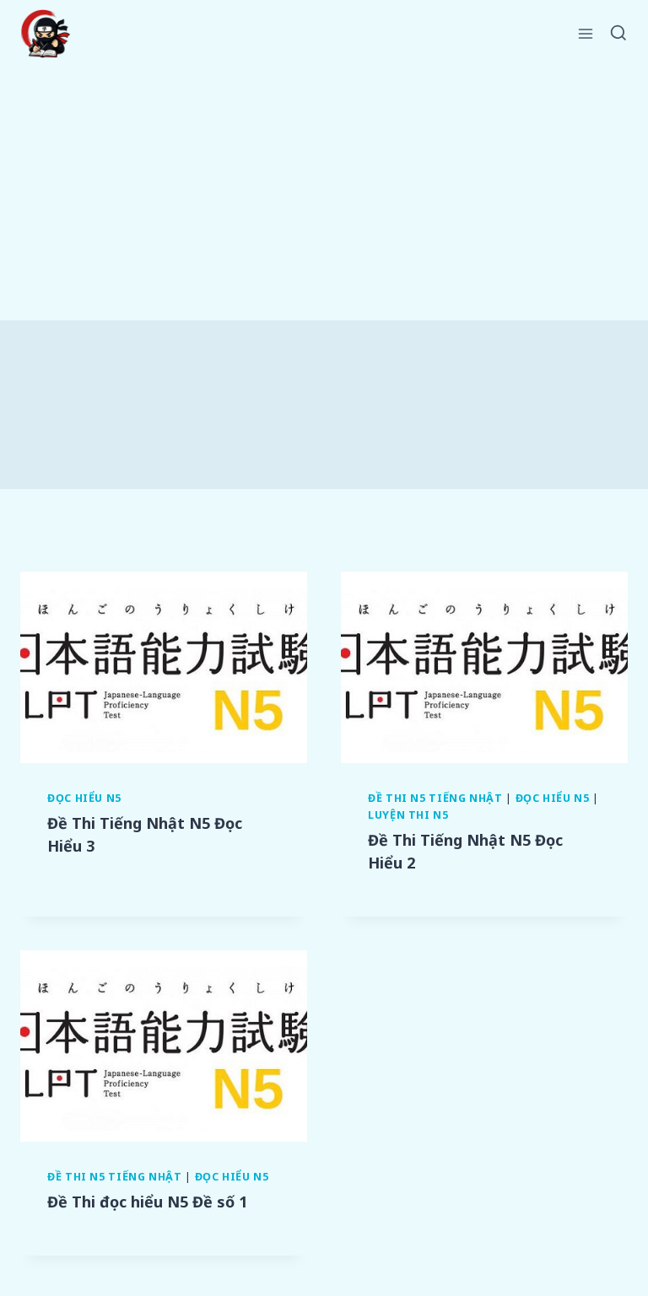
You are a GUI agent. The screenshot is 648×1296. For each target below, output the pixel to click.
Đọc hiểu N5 (84, 798)
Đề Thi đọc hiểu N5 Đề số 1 (147, 1201)
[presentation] (163, 667)
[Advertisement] (324, 194)
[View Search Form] (618, 33)
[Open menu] (586, 33)
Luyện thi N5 (408, 815)
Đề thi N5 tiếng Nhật (435, 798)
